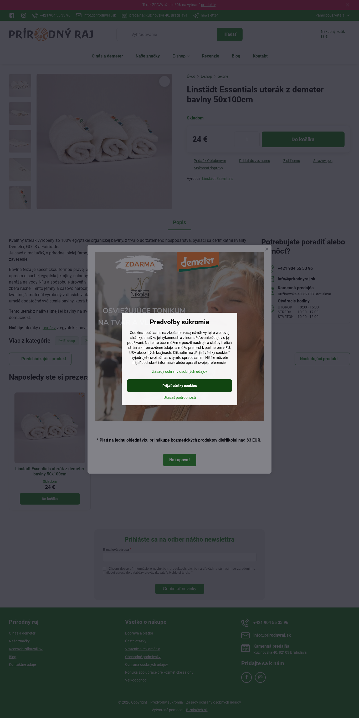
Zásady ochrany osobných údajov (179, 371)
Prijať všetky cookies (179, 386)
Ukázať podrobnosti (179, 397)
